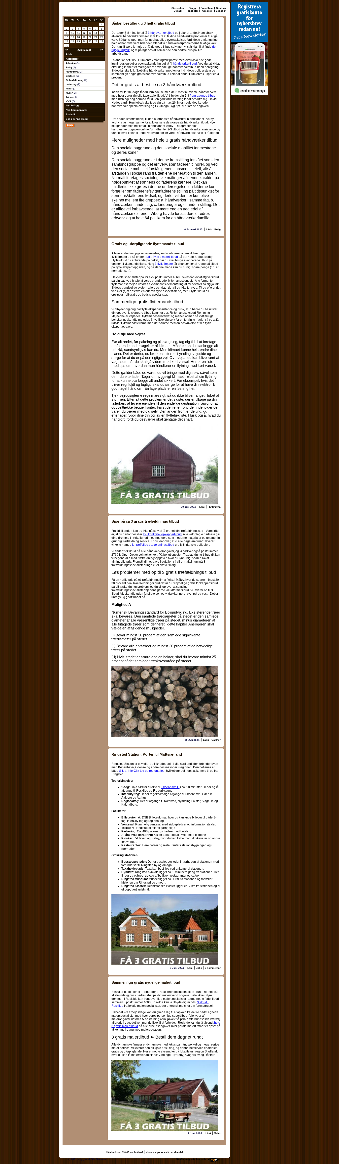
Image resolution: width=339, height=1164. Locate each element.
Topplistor (192, 10)
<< (66, 49)
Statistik (71, 114)
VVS (69, 101)
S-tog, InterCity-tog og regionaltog (142, 771)
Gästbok (221, 8)
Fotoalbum (207, 8)
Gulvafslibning (75, 80)
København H (170, 787)
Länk (209, 229)
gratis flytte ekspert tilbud (161, 257)
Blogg (192, 8)
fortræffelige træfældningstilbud (153, 544)
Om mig (207, 10)
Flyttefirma (72, 71)
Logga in (221, 10)
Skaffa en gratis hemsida (191, 1159)
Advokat (71, 63)
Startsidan (177, 8)
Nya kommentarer (76, 110)
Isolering (71, 84)
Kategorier (72, 58)
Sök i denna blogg (77, 118)
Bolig (69, 67)
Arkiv (69, 54)
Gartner (71, 76)
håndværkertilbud (185, 63)
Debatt (177, 10)
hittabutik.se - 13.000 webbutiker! (124, 1152)
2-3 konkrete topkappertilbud (162, 534)
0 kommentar (213, 968)
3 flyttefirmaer (164, 264)
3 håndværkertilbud (161, 33)
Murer (69, 92)
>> (101, 49)
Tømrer (70, 97)
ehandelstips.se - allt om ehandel (164, 1152)
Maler (69, 88)
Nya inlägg (72, 105)
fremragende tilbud (202, 95)
